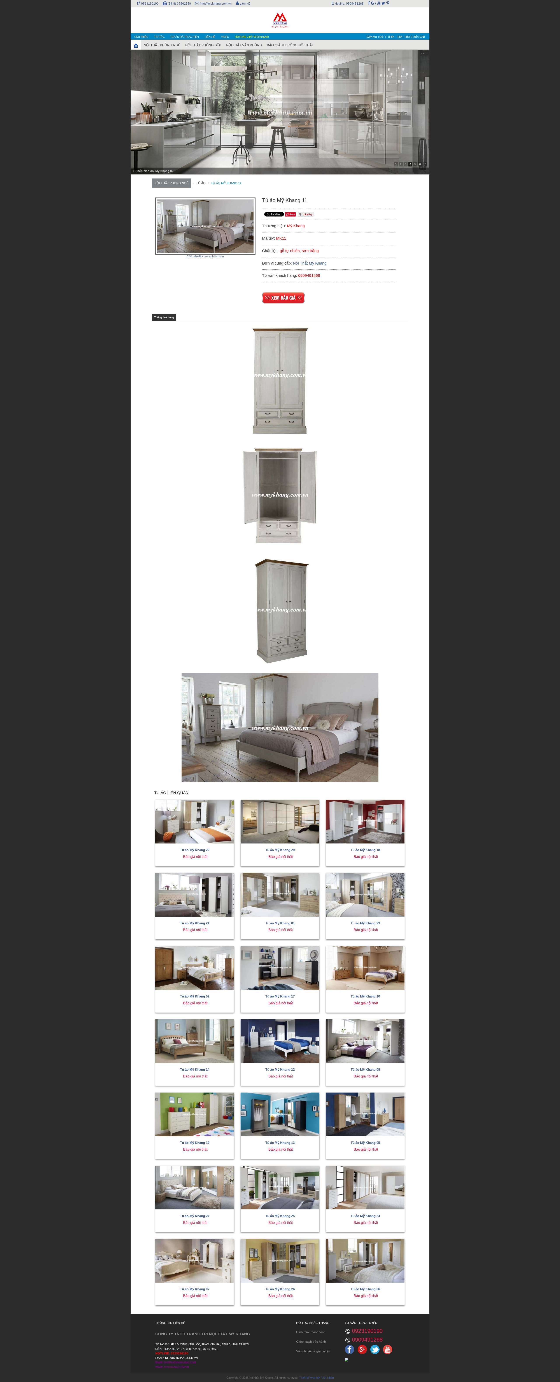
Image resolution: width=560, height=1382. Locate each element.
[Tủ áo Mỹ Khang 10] (365, 968)
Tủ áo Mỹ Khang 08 (365, 1069)
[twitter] (383, 3)
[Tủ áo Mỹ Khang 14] (194, 1041)
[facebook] (369, 3)
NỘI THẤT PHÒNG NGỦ (171, 183)
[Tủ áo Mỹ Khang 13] (280, 1114)
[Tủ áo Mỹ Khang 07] (194, 1261)
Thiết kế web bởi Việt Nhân (316, 1377)
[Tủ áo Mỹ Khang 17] (280, 968)
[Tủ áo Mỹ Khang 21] (194, 895)
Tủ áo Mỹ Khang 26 (280, 1289)
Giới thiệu (141, 36)
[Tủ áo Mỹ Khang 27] (194, 1187)
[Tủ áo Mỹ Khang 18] (365, 821)
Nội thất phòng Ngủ (162, 45)
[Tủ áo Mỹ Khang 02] (194, 968)
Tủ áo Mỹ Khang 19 (194, 1143)
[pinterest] (387, 3)
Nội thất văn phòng (244, 45)
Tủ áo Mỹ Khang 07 (194, 1289)
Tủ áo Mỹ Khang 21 (194, 923)
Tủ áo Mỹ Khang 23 (365, 923)
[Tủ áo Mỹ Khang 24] (365, 1187)
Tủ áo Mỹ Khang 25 (280, 1216)
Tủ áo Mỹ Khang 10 (365, 996)
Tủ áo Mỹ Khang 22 (194, 850)
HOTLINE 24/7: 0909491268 (252, 36)
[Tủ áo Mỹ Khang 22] (194, 821)
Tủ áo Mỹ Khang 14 (194, 1069)
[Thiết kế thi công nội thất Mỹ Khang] (280, 20)
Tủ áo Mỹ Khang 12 (280, 1069)
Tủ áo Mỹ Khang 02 (194, 996)
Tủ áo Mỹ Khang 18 (365, 850)
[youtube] (378, 3)
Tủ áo (201, 183)
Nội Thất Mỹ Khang (310, 263)
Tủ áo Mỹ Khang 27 (194, 1216)
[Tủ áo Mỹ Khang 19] (194, 1114)
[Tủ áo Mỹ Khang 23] (365, 895)
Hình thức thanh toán (311, 1332)
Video (225, 36)
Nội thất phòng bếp (203, 45)
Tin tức (159, 36)
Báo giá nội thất (195, 857)
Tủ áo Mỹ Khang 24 (365, 1216)
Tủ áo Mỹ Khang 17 (280, 996)
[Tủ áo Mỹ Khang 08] (365, 1041)
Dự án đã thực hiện (185, 36)
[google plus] (373, 3)
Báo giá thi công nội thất (290, 45)
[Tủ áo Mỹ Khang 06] (365, 1261)
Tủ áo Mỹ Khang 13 (280, 1143)
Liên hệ (210, 36)
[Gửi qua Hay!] (305, 214)
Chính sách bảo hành (311, 1341)
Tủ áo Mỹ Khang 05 (365, 1143)
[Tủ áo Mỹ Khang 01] (280, 895)
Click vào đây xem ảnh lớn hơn (205, 256)
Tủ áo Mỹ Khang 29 (280, 850)
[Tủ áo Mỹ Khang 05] (365, 1114)
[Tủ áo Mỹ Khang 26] (280, 1261)
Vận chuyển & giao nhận (313, 1351)
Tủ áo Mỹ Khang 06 (365, 1289)
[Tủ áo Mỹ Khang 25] (280, 1187)
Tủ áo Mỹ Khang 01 (280, 923)
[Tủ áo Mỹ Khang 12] (280, 1041)
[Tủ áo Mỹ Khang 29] (280, 821)
